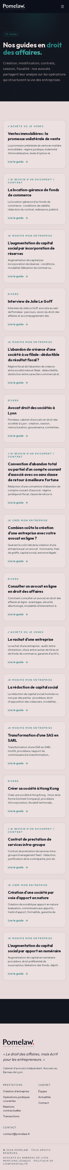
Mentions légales (17, 1160)
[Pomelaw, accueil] (14, 6)
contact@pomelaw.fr (16, 1134)
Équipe (42, 1091)
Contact (43, 1103)
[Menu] (62, 6)
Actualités (44, 1097)
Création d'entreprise (16, 1091)
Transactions (11, 1116)
